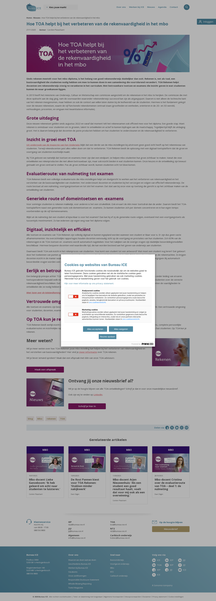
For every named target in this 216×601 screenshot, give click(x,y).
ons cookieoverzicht (97, 302)
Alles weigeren (121, 329)
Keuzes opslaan (107, 336)
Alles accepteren (95, 329)
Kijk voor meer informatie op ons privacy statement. (89, 283)
